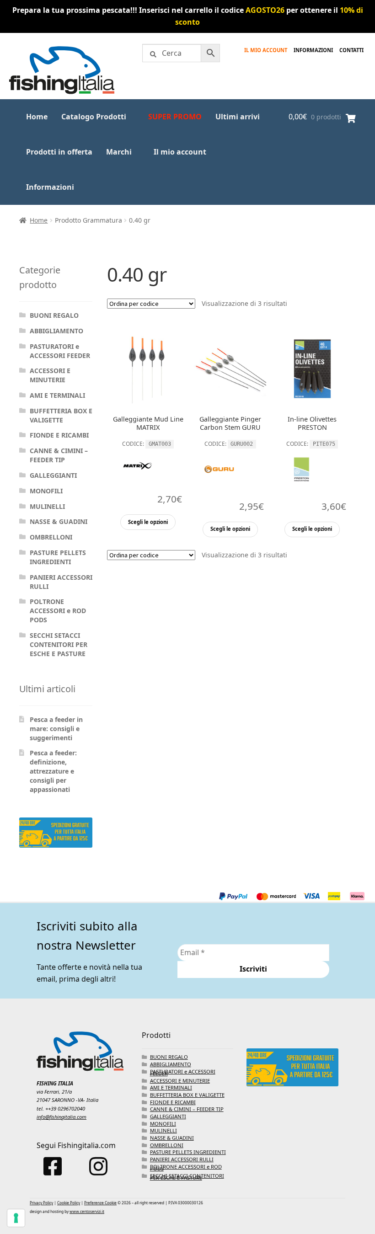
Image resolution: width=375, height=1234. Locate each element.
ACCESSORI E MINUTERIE (50, 375)
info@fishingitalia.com (61, 1116)
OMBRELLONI (51, 537)
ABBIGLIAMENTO (56, 330)
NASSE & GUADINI (58, 521)
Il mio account (265, 50)
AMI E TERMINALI (57, 395)
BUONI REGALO (54, 315)
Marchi (119, 152)
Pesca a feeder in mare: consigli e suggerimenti (56, 728)
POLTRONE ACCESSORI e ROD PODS (58, 610)
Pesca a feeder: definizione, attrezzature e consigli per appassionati (53, 770)
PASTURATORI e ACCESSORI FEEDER (60, 351)
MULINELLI (47, 506)
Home (37, 117)
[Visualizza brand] (137, 486)
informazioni (313, 50)
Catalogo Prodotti (93, 117)
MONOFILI (46, 490)
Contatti (351, 50)
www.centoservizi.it (87, 1211)
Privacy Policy (41, 1202)
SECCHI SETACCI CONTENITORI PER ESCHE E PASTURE (58, 644)
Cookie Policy (68, 1202)
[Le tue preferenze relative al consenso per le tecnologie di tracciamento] (16, 1218)
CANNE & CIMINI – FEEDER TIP (59, 455)
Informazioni (50, 187)
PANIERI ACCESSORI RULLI (182, 1159)
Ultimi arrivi (237, 117)
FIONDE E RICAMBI (59, 435)
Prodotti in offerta (59, 152)
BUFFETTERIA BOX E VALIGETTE (61, 415)
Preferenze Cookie (100, 1202)
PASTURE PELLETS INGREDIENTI (58, 557)
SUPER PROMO (175, 117)
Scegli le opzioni (148, 521)
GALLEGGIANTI (53, 475)
